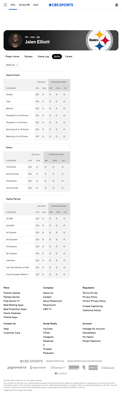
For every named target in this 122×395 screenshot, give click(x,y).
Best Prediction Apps (15, 309)
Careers (47, 297)
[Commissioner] (77, 366)
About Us (48, 292)
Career (68, 56)
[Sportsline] (38, 367)
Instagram (48, 337)
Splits (57, 56)
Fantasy (28, 56)
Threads (47, 349)
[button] (5, 5)
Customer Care (12, 332)
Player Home (12, 56)
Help (6, 328)
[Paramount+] (57, 366)
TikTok (46, 332)
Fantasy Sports (11, 297)
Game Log (43, 56)
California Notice (92, 310)
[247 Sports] (16, 367)
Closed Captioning (93, 306)
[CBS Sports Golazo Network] (85, 360)
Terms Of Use (90, 292)
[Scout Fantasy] (108, 367)
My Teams (88, 337)
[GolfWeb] (61, 373)
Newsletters (89, 332)
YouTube (48, 328)
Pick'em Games (12, 292)
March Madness (12, 313)
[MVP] (93, 366)
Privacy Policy (90, 297)
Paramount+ (49, 305)
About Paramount (52, 301)
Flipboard (48, 353)
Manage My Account (94, 328)
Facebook (48, 341)
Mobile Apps (10, 317)
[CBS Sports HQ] (55, 360)
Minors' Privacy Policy (94, 301)
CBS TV (47, 309)
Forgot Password (92, 341)
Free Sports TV (12, 301)
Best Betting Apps (13, 305)
